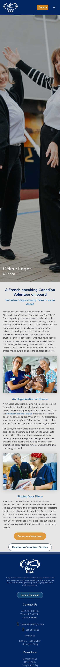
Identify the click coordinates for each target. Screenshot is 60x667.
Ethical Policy (30, 662)
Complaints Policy (30, 665)
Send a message (30, 594)
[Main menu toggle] (54, 7)
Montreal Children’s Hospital (19, 413)
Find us (33, 617)
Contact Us (30, 635)
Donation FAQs (30, 658)
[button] (42, 7)
